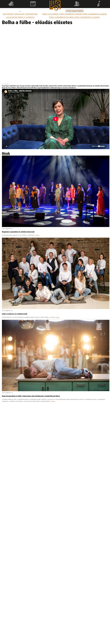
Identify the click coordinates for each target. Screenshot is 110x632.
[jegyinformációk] (99, 4)
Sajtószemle (19, 14)
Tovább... (37, 235)
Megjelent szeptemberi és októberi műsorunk (18, 232)
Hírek (6, 153)
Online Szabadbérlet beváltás (61, 17)
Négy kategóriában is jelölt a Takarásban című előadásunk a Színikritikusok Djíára (31, 396)
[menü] (20, 11)
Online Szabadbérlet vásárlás (94, 14)
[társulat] (77, 4)
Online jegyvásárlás (50, 14)
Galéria (21, 17)
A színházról (29, 17)
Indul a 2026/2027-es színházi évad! (14, 314)
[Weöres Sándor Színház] (55, 6)
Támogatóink (8, 14)
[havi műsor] (33, 4)
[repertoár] (11, 4)
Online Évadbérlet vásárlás (70, 14)
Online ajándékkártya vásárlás (87, 17)
